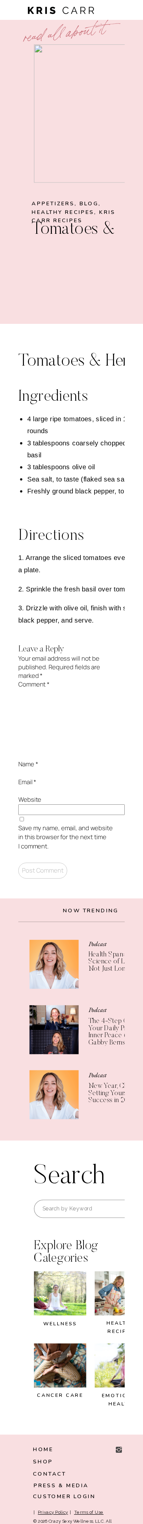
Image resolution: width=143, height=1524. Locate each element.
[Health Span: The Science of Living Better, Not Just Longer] (54, 964)
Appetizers (53, 203)
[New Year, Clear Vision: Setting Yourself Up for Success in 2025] (54, 1094)
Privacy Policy (53, 1512)
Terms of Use (89, 1512)
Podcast (97, 944)
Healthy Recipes (63, 212)
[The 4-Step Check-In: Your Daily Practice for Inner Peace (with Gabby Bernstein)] (54, 1029)
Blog (88, 203)
